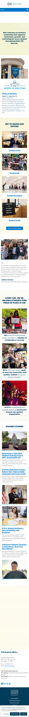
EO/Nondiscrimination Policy (14, 700)
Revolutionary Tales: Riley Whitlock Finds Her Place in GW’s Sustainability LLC (12, 455)
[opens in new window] (2, 684)
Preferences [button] (6, 713)
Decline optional (14, 713)
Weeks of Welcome (9, 93)
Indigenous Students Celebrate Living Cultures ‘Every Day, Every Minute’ (14, 547)
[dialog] (14, 711)
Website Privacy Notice (14, 702)
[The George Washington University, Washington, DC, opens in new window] (14, 693)
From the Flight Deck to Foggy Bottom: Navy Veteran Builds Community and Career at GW (13, 472)
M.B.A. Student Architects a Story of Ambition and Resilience (12, 530)
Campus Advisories (14, 698)
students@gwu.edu (9, 666)
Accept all (24, 713)
